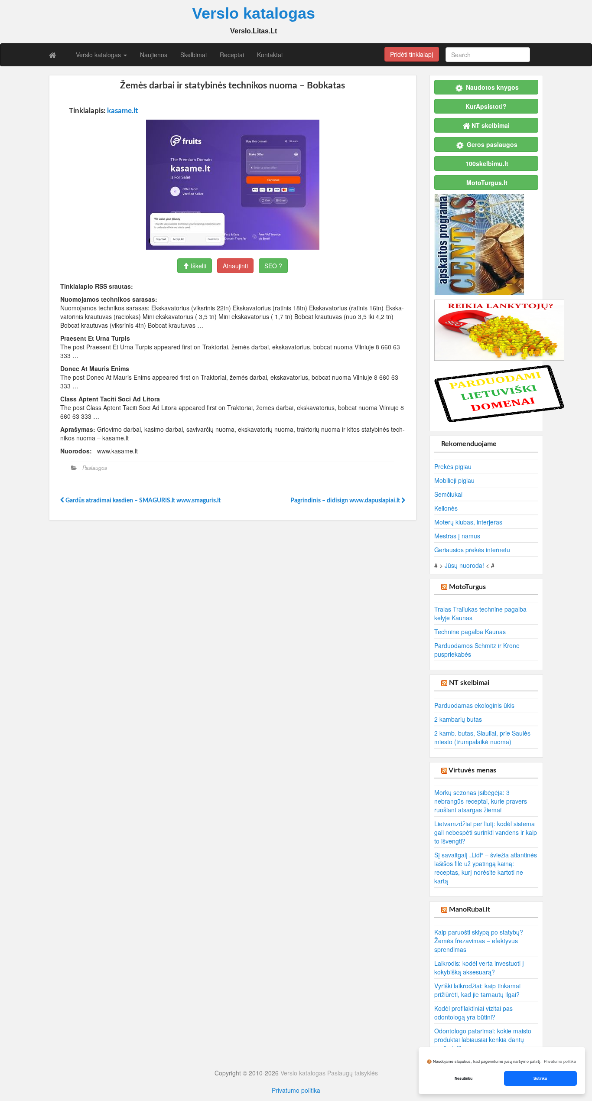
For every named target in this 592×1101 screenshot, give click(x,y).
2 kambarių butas (458, 719)
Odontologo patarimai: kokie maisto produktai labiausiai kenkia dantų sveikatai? (482, 1039)
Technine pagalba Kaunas (470, 631)
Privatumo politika (296, 1090)
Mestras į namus (457, 535)
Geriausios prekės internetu (472, 549)
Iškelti (197, 265)
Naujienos (153, 54)
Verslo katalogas (99, 54)
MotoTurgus (467, 586)
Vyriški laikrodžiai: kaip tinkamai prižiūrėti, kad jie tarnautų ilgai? (477, 990)
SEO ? (273, 265)
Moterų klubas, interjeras (468, 522)
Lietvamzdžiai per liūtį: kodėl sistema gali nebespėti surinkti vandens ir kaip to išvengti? (485, 832)
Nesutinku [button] (463, 1078)
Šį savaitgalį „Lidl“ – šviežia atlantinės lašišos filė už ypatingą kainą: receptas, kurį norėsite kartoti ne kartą (485, 867)
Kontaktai (270, 54)
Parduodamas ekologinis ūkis (474, 705)
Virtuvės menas (472, 770)
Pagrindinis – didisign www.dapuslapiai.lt (345, 501)
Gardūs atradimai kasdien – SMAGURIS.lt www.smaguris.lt (142, 501)
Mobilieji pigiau (454, 480)
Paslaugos (94, 468)
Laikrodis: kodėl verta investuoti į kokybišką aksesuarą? (479, 967)
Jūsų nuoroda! (464, 565)
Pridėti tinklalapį (411, 54)
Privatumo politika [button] (560, 1061)
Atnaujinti (235, 265)
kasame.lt (122, 110)
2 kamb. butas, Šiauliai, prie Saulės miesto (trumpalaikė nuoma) (482, 737)
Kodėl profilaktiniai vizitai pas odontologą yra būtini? (473, 1012)
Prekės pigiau (453, 466)
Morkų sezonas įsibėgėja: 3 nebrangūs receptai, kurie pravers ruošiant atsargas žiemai (480, 801)
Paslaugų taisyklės (352, 1072)
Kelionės (446, 508)
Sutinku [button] (540, 1078)
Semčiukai (448, 494)
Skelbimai (193, 54)
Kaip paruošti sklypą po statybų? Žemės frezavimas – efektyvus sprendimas (478, 941)
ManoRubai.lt (469, 909)
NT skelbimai (469, 682)
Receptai (232, 54)
